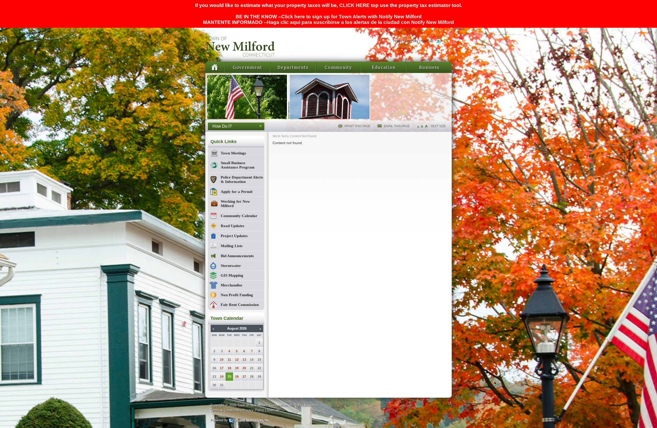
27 (244, 376)
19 (237, 368)
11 (229, 359)
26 (237, 376)
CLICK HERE (354, 5)
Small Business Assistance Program (238, 165)
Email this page (397, 126)
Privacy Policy (253, 410)
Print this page (358, 126)
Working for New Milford (235, 203)
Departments (292, 67)
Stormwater (231, 266)
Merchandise (231, 285)
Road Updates (232, 226)
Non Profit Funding (237, 295)
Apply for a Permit (237, 192)
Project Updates (234, 236)
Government (247, 67)
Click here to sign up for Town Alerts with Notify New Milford (351, 16)
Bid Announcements (237, 256)
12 (237, 359)
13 (244, 359)
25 (229, 376)
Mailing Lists (232, 246)
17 (222, 368)
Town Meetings (233, 153)
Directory (411, 41)
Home (397, 41)
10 (222, 359)
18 (229, 368)
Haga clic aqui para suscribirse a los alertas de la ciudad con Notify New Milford (360, 22)
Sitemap (427, 41)
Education (384, 67)
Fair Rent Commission (240, 305)
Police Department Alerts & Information (242, 179)
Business (429, 67)
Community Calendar (239, 216)
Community (338, 67)
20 (244, 368)
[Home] (240, 55)
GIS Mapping (232, 275)
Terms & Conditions (225, 410)
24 (222, 376)
